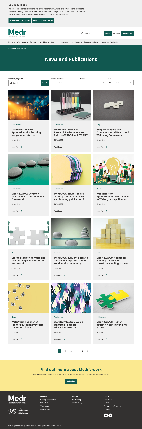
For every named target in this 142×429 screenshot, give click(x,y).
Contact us (127, 33)
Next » (87, 351)
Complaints (108, 409)
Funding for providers (48, 400)
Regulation (44, 403)
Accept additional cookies (20, 20)
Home (10, 48)
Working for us (45, 409)
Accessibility (76, 400)
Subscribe (107, 403)
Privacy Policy (77, 403)
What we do (44, 406)
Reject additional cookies (43, 20)
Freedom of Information (112, 406)
